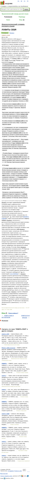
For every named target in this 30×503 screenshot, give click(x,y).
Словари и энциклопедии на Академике (14, 6)
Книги (8, 20)
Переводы (22, 17)
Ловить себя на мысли (8, 348)
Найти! (26, 9)
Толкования (8, 17)
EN (18, 1)
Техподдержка (11, 470)
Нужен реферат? (13, 313)
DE (21, 1)
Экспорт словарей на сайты (6, 475)
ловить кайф (5, 413)
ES (24, 1)
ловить (4, 375)
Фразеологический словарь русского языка (15, 14)
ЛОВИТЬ (4, 363)
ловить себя (5, 334)
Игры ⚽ (21, 20)
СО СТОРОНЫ (14, 274)
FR (27, 1)
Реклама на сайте (18, 470)
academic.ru (6, 3)
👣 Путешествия (4, 473)
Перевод (11, 33)
